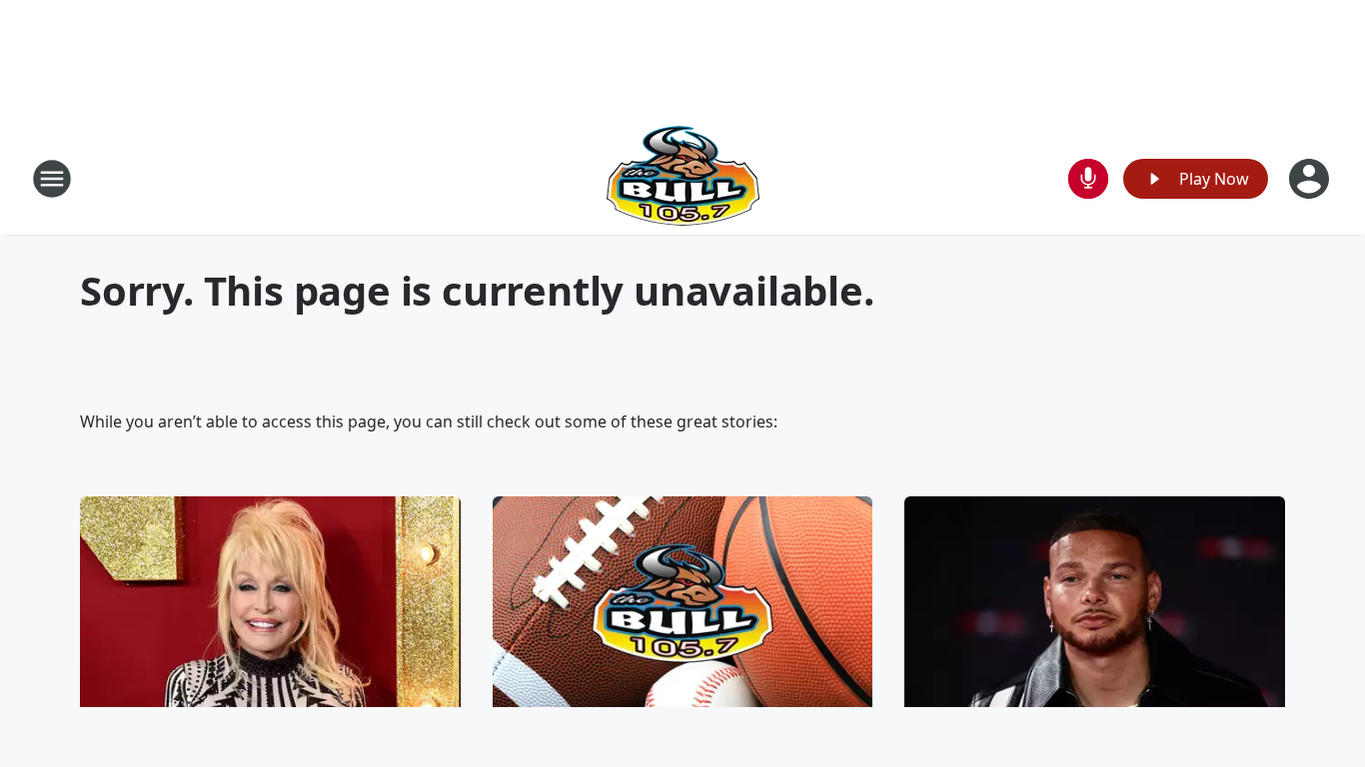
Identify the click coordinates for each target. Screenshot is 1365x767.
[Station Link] (683, 178)
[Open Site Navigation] (52, 179)
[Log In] (1311, 179)
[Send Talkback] (1088, 179)
